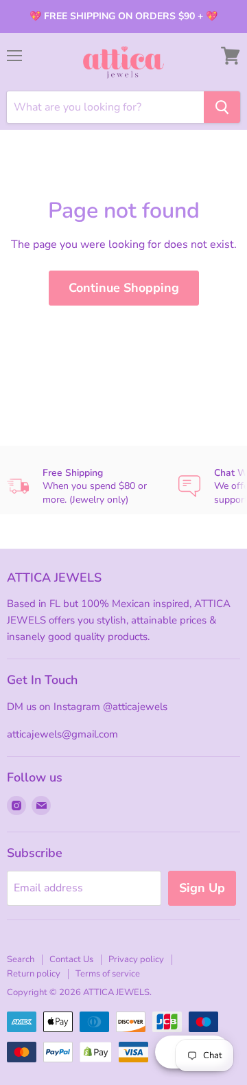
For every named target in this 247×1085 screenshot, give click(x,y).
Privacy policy (136, 959)
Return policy (33, 974)
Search (20, 959)
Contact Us (71, 959)
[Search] (222, 107)
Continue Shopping (124, 287)
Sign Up (202, 888)
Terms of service (107, 974)
